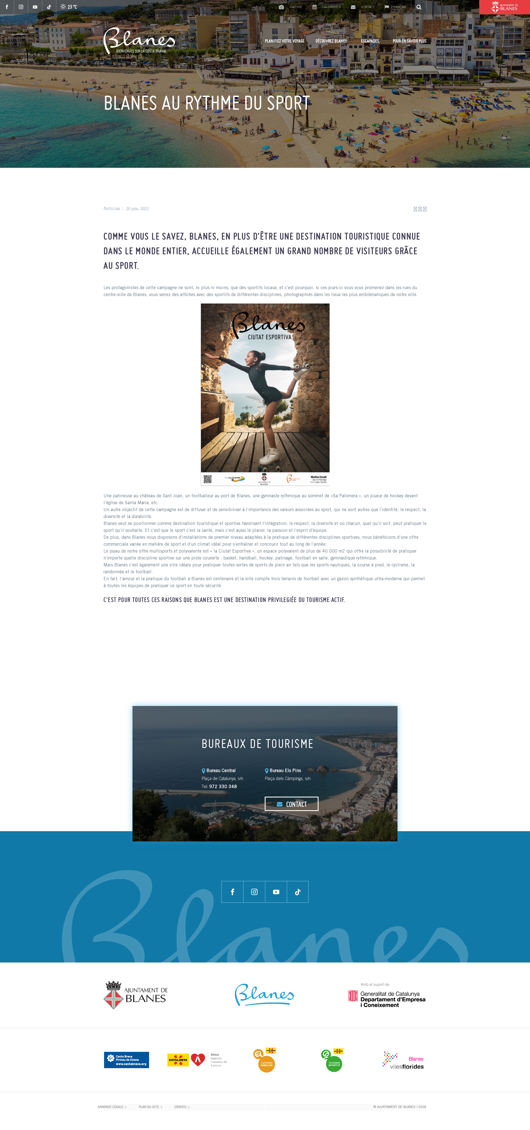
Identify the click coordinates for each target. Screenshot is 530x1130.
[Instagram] (21, 7)
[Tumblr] (132, 626)
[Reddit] (148, 626)
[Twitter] (115, 626)
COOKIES (180, 1107)
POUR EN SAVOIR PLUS (409, 41)
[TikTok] (49, 7)
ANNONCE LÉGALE (110, 1107)
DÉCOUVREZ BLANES (331, 41)
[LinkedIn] (140, 626)
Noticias (112, 209)
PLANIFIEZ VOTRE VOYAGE (284, 41)
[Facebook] (7, 7)
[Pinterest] (123, 626)
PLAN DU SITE (149, 1107)
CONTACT (296, 804)
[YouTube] (35, 7)
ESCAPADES (370, 41)
